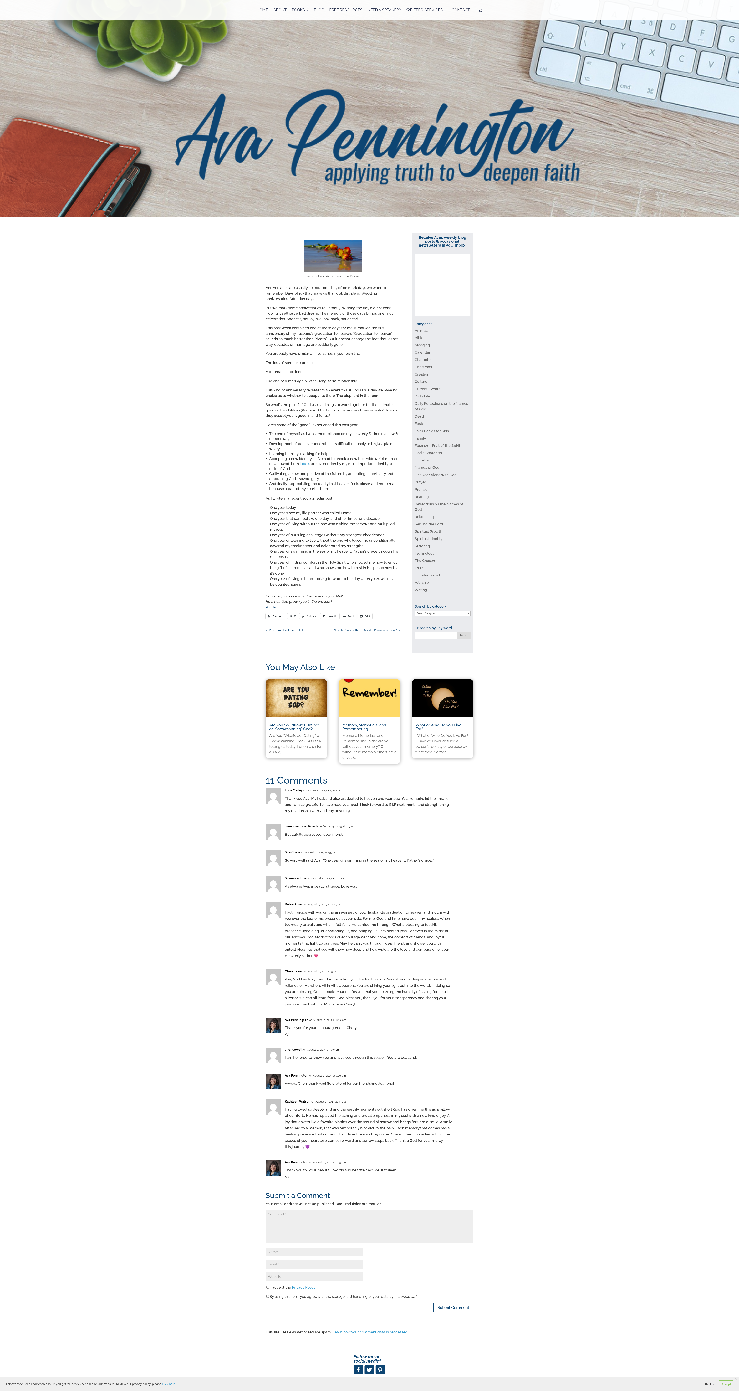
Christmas (423, 367)
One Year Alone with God (436, 475)
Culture (421, 381)
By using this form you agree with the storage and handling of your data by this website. (343, 1296)
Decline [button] (710, 1384)
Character (423, 359)
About (280, 10)
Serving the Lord (429, 524)
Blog (319, 10)
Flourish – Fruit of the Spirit (437, 445)
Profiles (421, 489)
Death (420, 416)
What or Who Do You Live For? (438, 727)
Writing (421, 590)
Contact (461, 10)
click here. (169, 1384)
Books (298, 10)
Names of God (427, 467)
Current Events (427, 389)
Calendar (422, 352)
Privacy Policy (303, 1287)
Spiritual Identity (428, 538)
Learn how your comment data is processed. (370, 1332)
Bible (419, 338)
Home (262, 10)
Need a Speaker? (384, 10)
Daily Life (422, 396)
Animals (421, 330)
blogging (422, 345)
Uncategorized (427, 575)
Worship (422, 582)
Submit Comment (453, 1307)
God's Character (428, 453)
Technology (425, 553)
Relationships (426, 517)
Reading (422, 497)
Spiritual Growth (428, 531)
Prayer (420, 482)
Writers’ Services (424, 10)
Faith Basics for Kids (432, 431)
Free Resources (345, 10)
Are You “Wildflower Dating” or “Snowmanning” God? (294, 727)
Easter (420, 423)
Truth (419, 568)
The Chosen (425, 560)
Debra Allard (294, 904)
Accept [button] (726, 1384)
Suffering (422, 546)
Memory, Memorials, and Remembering (364, 727)
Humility (422, 460)
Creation (422, 374)
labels (305, 463)
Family (420, 438)
